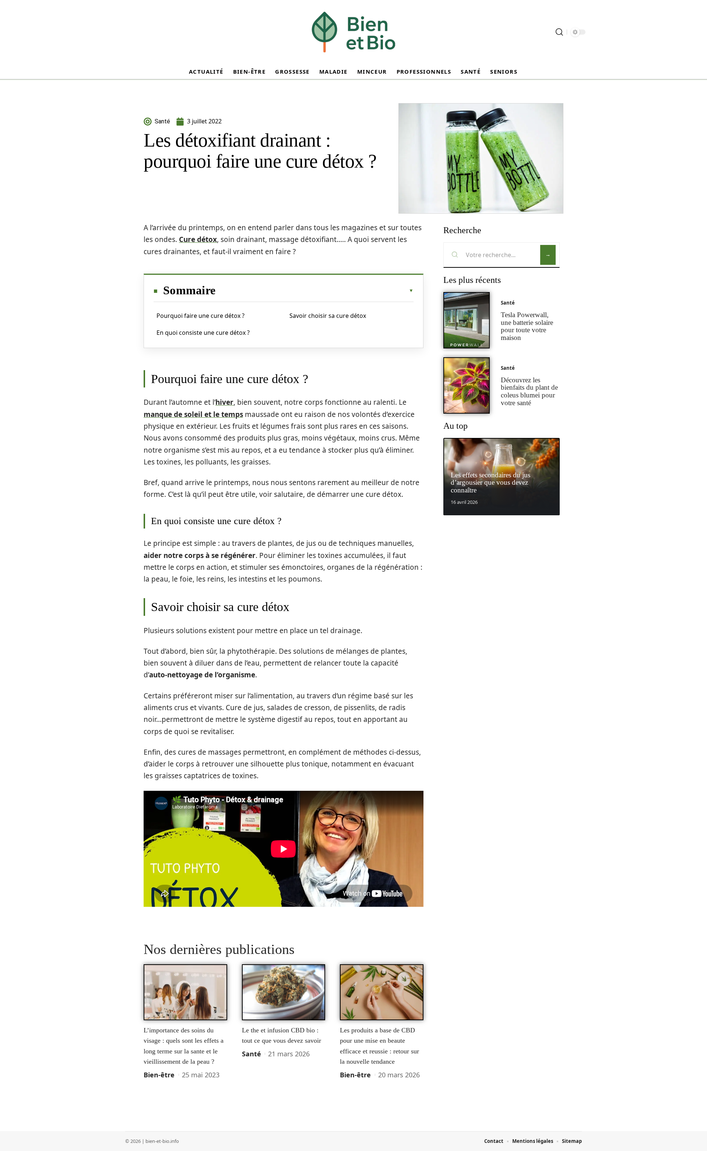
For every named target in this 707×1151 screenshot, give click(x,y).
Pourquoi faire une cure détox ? (200, 316)
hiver (224, 402)
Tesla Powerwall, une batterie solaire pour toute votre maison (527, 326)
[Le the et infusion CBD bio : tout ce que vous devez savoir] (283, 992)
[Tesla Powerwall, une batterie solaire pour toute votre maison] (466, 320)
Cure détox (198, 239)
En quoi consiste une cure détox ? (203, 333)
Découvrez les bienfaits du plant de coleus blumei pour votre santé (529, 391)
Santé (251, 1053)
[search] (559, 32)
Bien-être (159, 1074)
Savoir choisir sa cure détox (327, 316)
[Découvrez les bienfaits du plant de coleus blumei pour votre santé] (466, 385)
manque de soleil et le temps (193, 414)
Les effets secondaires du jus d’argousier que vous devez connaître (490, 482)
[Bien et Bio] (353, 32)
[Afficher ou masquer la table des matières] (314, 290)
